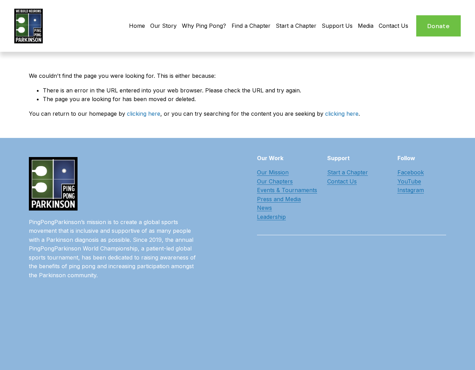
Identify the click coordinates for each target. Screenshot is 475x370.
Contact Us (393, 25)
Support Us (337, 25)
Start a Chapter (296, 25)
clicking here (143, 113)
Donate (438, 26)
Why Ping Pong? (204, 25)
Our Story (163, 25)
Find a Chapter (251, 25)
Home (137, 25)
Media (365, 25)
